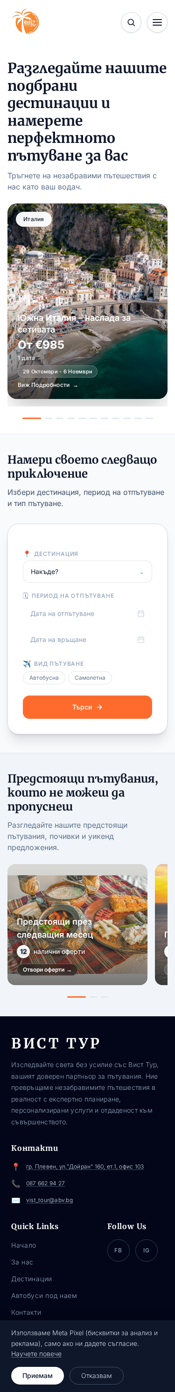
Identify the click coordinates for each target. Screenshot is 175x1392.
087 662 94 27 (45, 1183)
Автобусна (44, 677)
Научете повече (36, 1354)
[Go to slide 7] (104, 418)
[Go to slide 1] (31, 418)
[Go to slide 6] (93, 418)
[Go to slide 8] (115, 418)
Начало (23, 1245)
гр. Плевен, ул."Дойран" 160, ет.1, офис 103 (85, 1166)
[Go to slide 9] (127, 418)
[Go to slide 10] (138, 418)
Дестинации (31, 1279)
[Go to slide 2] (48, 418)
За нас (22, 1262)
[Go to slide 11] (149, 418)
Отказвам (96, 1375)
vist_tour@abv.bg (49, 1199)
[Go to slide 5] (82, 418)
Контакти (26, 1312)
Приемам (37, 1375)
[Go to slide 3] (59, 418)
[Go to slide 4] (71, 418)
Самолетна (90, 677)
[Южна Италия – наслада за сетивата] (87, 301)
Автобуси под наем (44, 1295)
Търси (82, 707)
